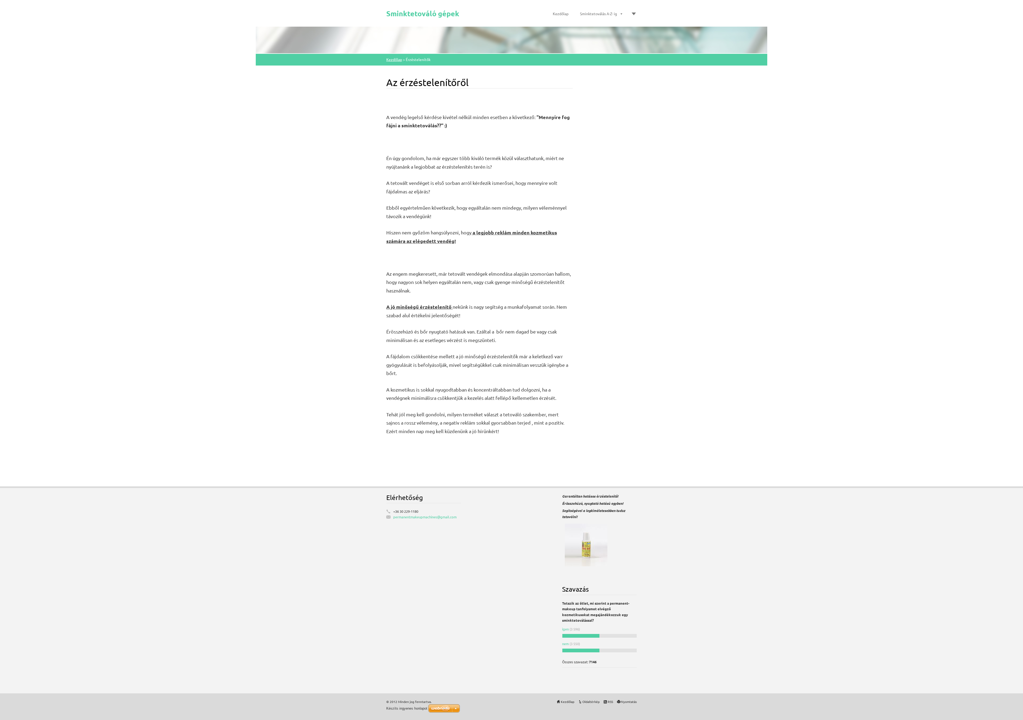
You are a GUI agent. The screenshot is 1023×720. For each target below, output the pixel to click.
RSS (610, 701)
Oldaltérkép (591, 701)
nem (566, 643)
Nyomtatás (629, 701)
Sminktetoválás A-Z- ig (598, 13)
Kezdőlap (561, 13)
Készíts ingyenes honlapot (406, 708)
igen (565, 629)
